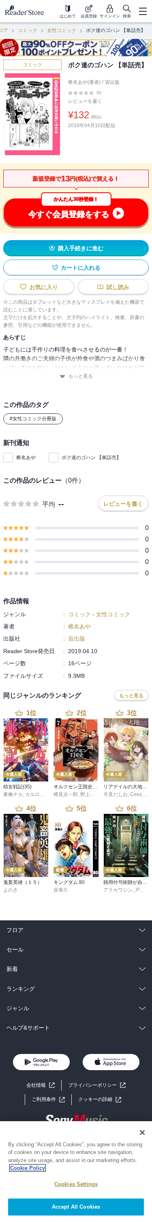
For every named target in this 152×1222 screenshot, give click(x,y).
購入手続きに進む (80, 248)
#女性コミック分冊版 (33, 419)
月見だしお (115, 794)
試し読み (118, 287)
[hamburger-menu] (142, 11)
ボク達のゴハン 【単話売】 (91, 457)
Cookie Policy (27, 1168)
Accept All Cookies (76, 1207)
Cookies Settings (76, 1184)
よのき (10, 890)
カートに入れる (81, 267)
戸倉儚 (142, 890)
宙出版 (112, 82)
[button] (100, 1099)
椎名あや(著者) (84, 82)
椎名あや (26, 457)
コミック (27, 30)
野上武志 (90, 794)
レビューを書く (85, 101)
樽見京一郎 (66, 794)
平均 (48, 504)
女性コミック (61, 30)
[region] (76, 1171)
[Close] (142, 1132)
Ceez (136, 794)
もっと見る (81, 376)
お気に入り (44, 287)
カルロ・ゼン (39, 794)
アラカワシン (118, 890)
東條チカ (13, 794)
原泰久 (61, 890)
